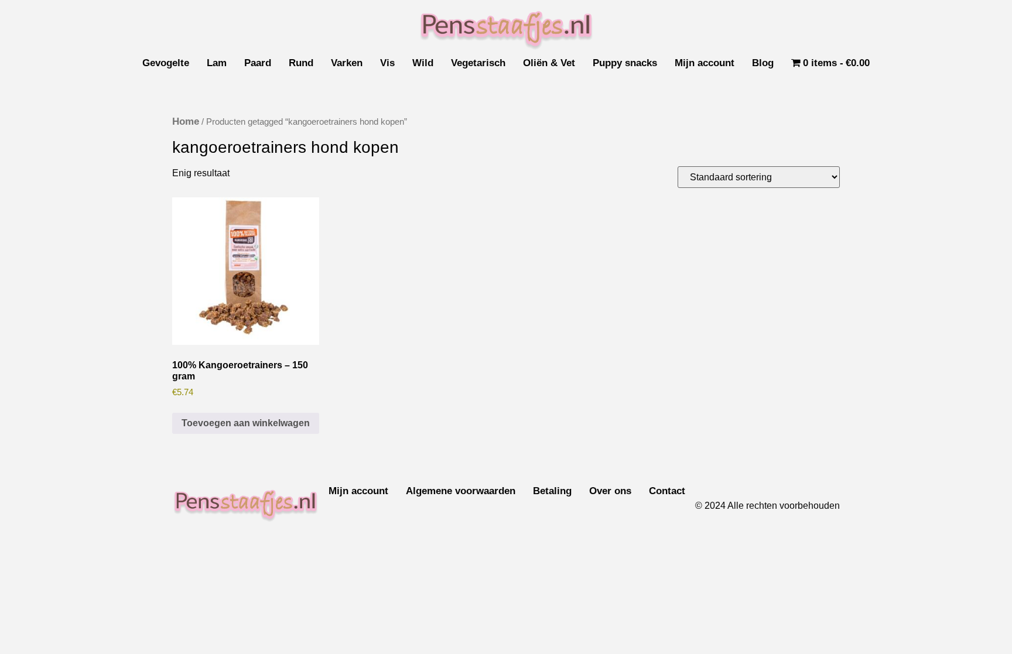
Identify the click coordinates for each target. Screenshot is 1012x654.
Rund (301, 63)
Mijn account (704, 63)
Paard (257, 63)
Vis (387, 63)
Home (185, 121)
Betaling (552, 491)
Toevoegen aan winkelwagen (246, 423)
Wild (422, 63)
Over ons (610, 491)
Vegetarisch (478, 63)
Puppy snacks (625, 63)
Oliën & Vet (549, 63)
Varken (347, 63)
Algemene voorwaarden (460, 491)
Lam (217, 63)
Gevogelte (165, 63)
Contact (667, 491)
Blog (763, 63)
